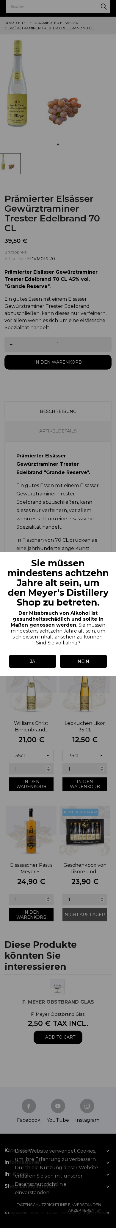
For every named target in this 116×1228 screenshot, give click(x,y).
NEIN (83, 661)
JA (32, 661)
